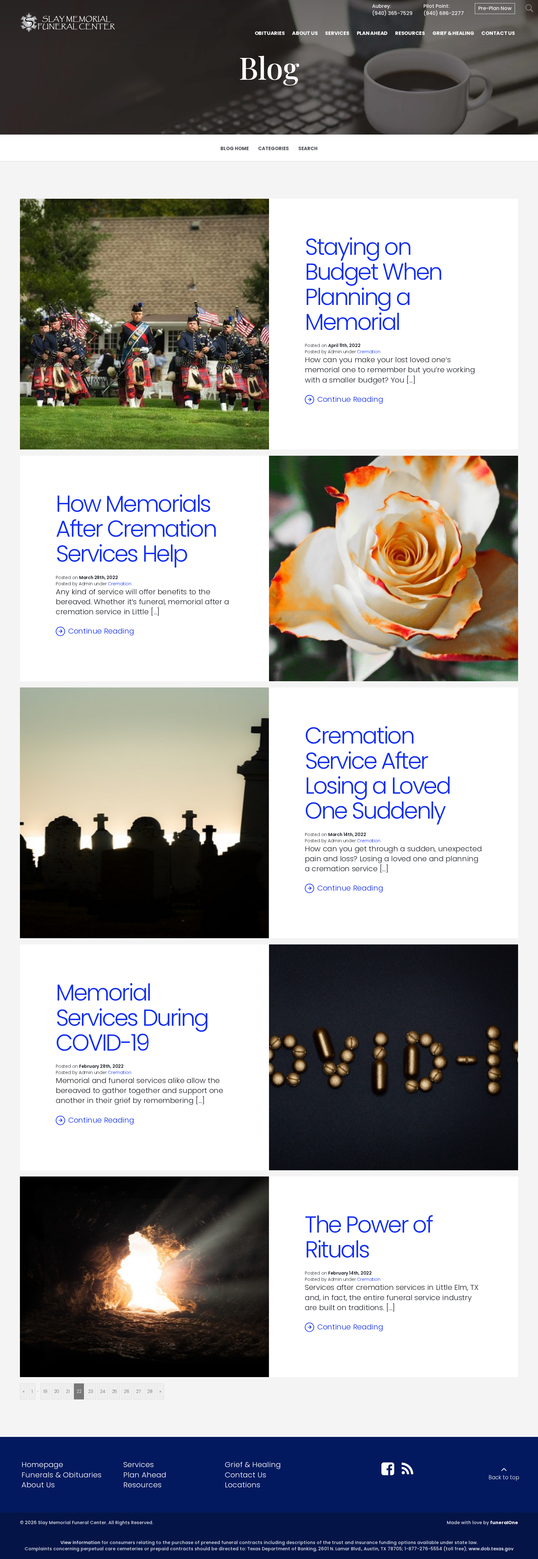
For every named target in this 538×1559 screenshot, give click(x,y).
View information (80, 1542)
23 (90, 1391)
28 (150, 1391)
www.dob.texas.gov (491, 1549)
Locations (242, 1485)
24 (102, 1391)
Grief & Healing (253, 1464)
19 (45, 1391)
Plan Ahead (144, 1475)
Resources (142, 1485)
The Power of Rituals (368, 1237)
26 (126, 1391)
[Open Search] (529, 8)
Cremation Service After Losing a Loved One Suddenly (377, 773)
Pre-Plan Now (495, 8)
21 (68, 1391)
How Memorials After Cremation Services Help (136, 529)
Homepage (42, 1464)
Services (138, 1464)
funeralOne (504, 1522)
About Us (38, 1485)
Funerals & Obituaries (61, 1475)
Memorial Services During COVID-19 (132, 1018)
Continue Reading (350, 399)
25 (114, 1391)
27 (138, 1391)
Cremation (368, 352)
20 (56, 1391)
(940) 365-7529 (392, 13)
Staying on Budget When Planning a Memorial (373, 284)
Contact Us (245, 1475)
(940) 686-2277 (443, 13)
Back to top (503, 1477)
